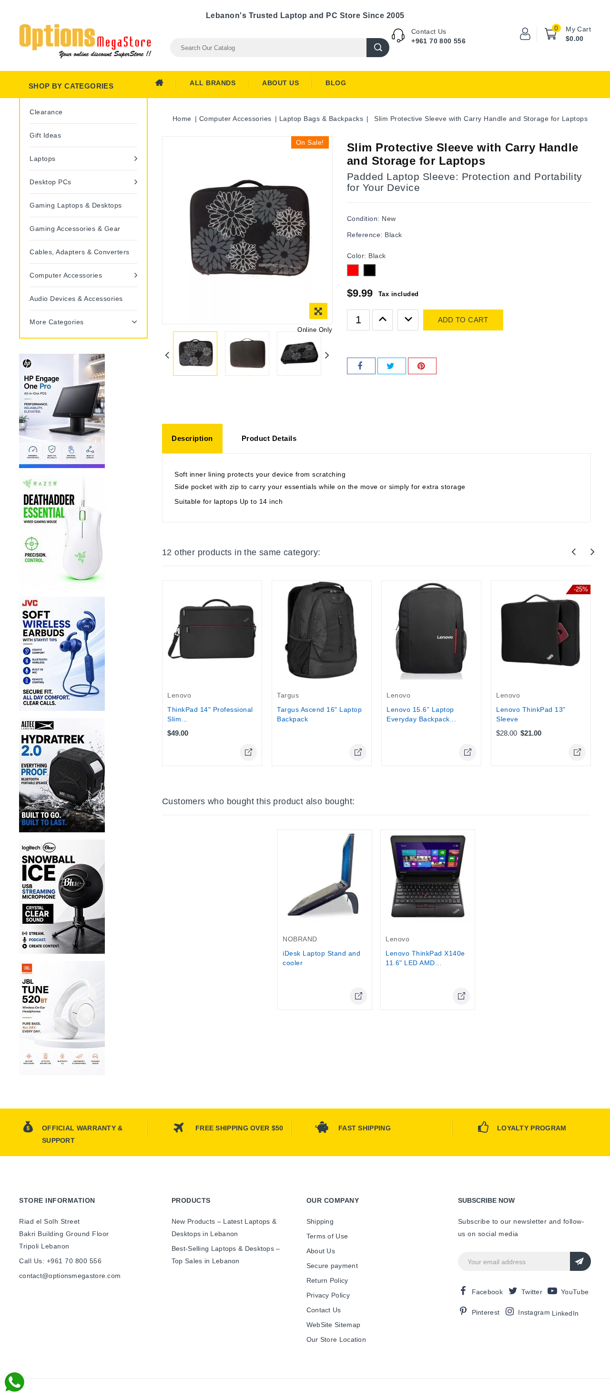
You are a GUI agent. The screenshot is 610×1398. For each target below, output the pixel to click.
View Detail (248, 752)
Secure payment (332, 1265)
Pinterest (486, 1312)
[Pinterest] (422, 366)
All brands (212, 83)
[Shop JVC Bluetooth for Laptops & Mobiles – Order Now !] (62, 654)
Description (192, 438)
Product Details (269, 438)
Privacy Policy (328, 1295)
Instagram (534, 1312)
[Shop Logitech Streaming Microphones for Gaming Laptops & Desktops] (62, 896)
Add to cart (463, 320)
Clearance (46, 112)
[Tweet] (392, 366)
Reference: (365, 235)
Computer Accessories (66, 275)
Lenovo (179, 695)
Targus (288, 695)
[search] (377, 47)
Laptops (43, 158)
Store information (57, 1200)
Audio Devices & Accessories (76, 298)
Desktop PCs (50, 182)
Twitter (531, 1292)
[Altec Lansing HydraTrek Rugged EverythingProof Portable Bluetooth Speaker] (62, 775)
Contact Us (323, 1310)
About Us (280, 83)
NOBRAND (300, 939)
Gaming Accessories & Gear (75, 228)
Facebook (487, 1292)
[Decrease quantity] (407, 320)
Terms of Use (327, 1236)
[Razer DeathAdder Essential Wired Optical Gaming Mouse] (62, 532)
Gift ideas (45, 135)
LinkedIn (565, 1313)
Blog (335, 83)
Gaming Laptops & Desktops (76, 205)
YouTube (575, 1292)
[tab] (192, 438)
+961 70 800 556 (438, 41)
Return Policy (327, 1280)
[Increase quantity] (382, 320)
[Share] (361, 366)
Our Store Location (336, 1339)
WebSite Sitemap (333, 1324)
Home (165, 85)
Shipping (320, 1221)
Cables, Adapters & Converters (80, 252)
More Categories (57, 322)
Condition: (363, 218)
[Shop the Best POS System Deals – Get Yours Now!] (62, 411)
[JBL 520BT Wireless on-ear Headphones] (62, 1018)
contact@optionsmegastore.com (70, 1275)
